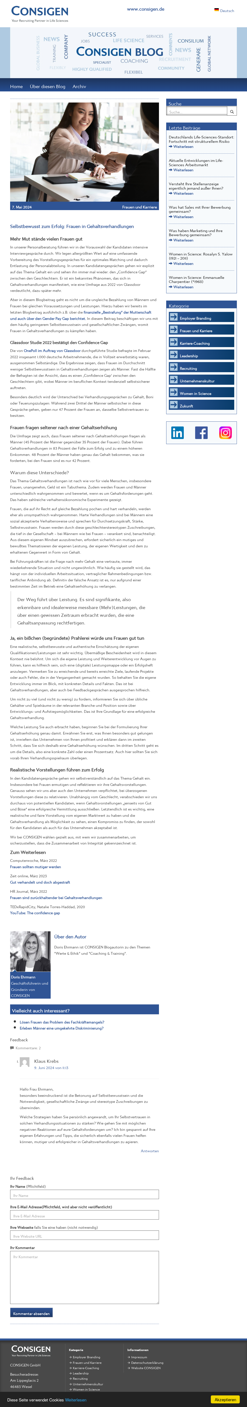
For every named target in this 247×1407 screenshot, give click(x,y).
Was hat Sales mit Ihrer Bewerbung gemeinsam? (200, 208)
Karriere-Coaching (195, 342)
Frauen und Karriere (139, 206)
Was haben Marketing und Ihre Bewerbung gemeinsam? (196, 231)
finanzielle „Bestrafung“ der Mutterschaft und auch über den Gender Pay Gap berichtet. (80, 314)
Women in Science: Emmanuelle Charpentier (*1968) (196, 278)
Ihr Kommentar (22, 1246)
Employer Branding (195, 317)
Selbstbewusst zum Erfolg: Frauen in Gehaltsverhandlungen (72, 225)
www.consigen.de (145, 7)
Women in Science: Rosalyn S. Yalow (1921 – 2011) (201, 254)
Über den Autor (70, 935)
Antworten (150, 1150)
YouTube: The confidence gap (35, 911)
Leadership (189, 354)
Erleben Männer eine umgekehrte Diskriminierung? (61, 1027)
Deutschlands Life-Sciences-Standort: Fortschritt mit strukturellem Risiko (201, 137)
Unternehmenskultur (197, 380)
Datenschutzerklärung (147, 1361)
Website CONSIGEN (146, 1366)
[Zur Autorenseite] (30, 950)
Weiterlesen (75, 1400)
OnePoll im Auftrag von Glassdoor (52, 349)
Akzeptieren (225, 1399)
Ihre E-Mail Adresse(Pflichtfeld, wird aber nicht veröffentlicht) (61, 1206)
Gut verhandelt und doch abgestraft (40, 881)
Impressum (139, 1355)
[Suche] (232, 111)
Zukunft (186, 405)
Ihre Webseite (54, 1226)
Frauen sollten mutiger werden (35, 865)
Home (16, 85)
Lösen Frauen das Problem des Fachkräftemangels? (62, 1021)
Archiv (79, 85)
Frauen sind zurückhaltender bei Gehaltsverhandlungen (56, 896)
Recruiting (188, 367)
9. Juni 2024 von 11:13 (51, 1066)
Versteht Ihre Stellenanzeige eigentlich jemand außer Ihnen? (196, 184)
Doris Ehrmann (23, 976)
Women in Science (195, 392)
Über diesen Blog (47, 85)
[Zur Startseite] (40, 15)
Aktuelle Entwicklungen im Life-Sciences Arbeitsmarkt (196, 161)
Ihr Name (28, 1185)
